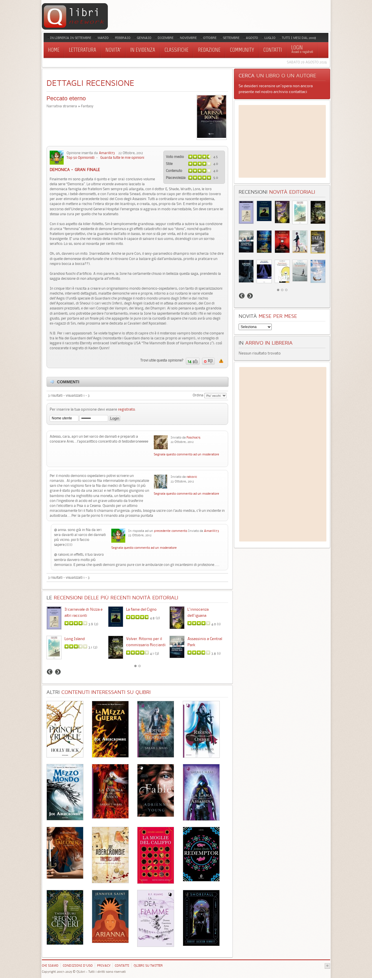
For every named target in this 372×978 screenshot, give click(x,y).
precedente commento (170, 530)
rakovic (192, 476)
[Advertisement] (282, 141)
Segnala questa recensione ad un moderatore (221, 361)
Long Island (75, 638)
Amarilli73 (107, 152)
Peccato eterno (66, 98)
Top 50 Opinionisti (80, 157)
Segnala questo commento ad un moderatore (186, 454)
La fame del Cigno (141, 609)
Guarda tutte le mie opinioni (122, 157)
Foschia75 (193, 437)
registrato (126, 409)
